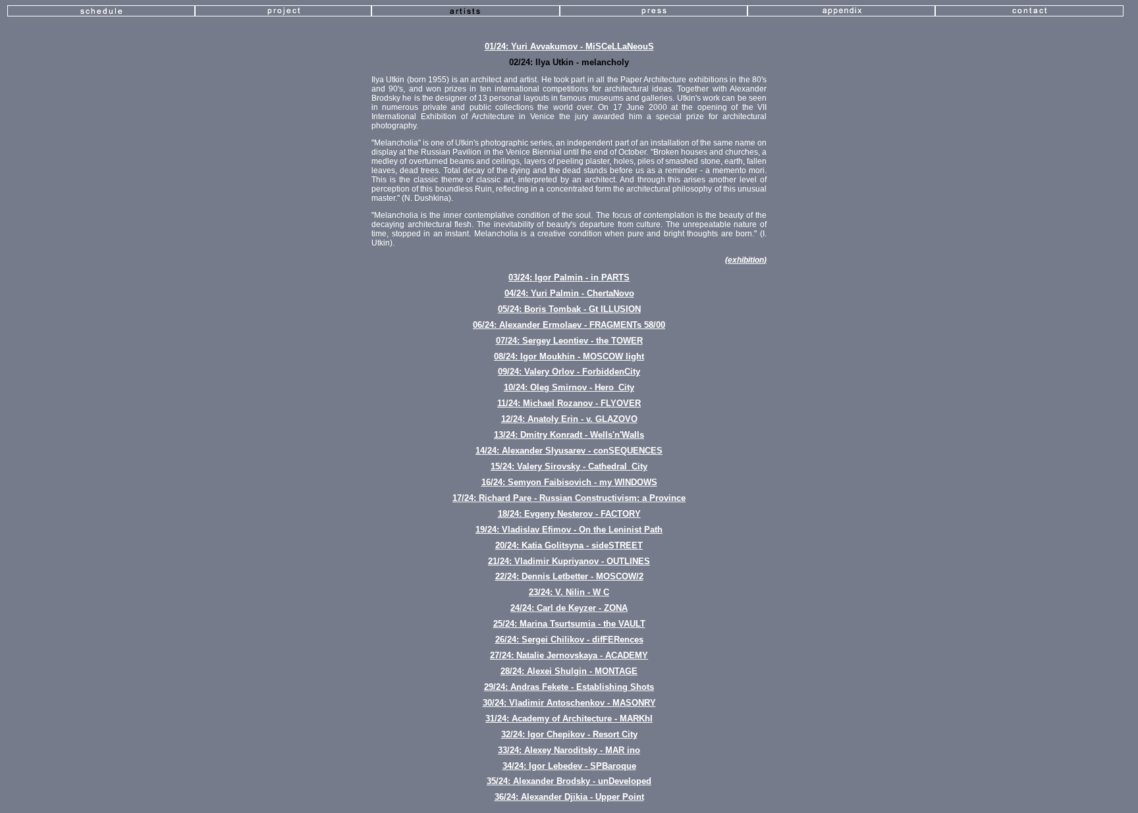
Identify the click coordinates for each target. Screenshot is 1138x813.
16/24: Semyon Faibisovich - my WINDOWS (569, 482)
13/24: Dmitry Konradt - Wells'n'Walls (569, 435)
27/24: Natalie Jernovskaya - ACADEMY (569, 655)
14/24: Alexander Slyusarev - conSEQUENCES (569, 451)
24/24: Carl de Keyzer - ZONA (569, 608)
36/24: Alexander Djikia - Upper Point (569, 797)
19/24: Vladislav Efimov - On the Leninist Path (569, 530)
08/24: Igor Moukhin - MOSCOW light (569, 356)
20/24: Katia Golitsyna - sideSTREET (569, 545)
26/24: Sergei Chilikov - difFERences (569, 639)
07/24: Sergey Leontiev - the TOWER (569, 341)
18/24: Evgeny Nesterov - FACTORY (569, 514)
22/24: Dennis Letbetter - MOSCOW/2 (569, 576)
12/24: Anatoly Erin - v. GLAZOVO (569, 419)
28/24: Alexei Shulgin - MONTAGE (569, 671)
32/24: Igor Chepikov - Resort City (569, 734)
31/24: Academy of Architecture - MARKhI (569, 718)
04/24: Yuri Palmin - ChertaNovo (569, 293)
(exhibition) (746, 260)
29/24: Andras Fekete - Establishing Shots (569, 687)
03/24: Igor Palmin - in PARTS (569, 277)
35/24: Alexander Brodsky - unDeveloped (569, 781)
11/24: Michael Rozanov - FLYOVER (569, 403)
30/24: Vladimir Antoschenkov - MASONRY (569, 703)
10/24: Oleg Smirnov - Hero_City (569, 387)
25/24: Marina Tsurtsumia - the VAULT (569, 624)
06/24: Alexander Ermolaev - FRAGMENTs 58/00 (569, 325)
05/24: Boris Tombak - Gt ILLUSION (569, 309)
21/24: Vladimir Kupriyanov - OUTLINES (569, 561)
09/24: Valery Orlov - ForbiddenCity (569, 372)
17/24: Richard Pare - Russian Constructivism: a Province (569, 498)
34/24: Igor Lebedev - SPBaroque (569, 766)
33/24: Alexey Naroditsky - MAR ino (569, 750)
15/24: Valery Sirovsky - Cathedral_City (569, 466)
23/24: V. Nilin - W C (569, 592)
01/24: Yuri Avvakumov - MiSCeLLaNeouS (569, 46)
